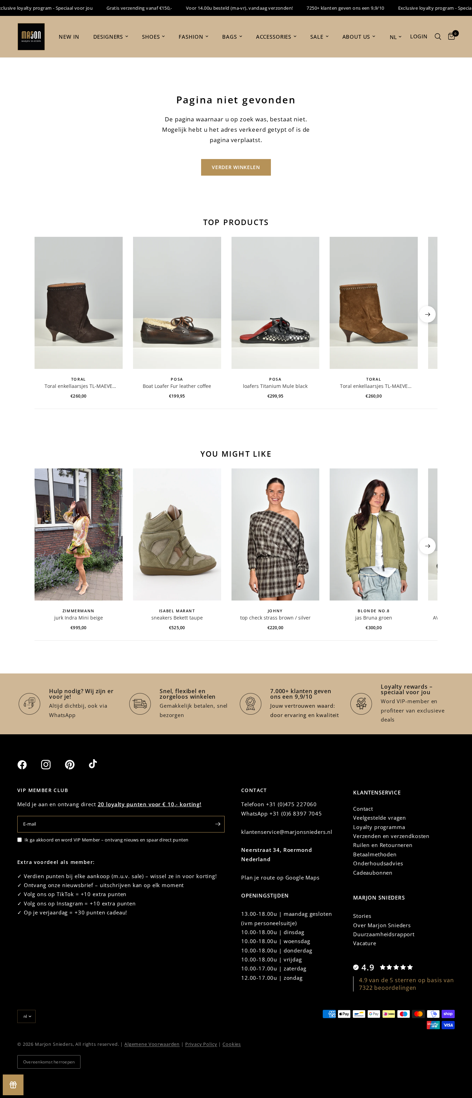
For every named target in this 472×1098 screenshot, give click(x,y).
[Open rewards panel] (13, 1084)
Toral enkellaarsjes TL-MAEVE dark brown (78, 386)
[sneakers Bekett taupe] (177, 534)
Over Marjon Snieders (382, 925)
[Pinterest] (76, 764)
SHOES (151, 36)
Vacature (364, 943)
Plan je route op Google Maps (280, 877)
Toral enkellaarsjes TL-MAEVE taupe (374, 386)
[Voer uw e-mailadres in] (218, 824)
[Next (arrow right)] (427, 314)
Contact (363, 808)
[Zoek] (438, 36)
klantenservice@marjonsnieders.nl (286, 831)
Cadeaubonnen (373, 872)
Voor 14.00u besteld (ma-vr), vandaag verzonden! (224, 8)
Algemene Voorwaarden (152, 1044)
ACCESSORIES (273, 36)
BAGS (229, 36)
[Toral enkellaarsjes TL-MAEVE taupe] (374, 303)
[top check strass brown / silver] (276, 534)
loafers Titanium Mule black (275, 386)
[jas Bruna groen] (374, 534)
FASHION (191, 36)
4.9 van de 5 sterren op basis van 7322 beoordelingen (406, 984)
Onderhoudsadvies (378, 863)
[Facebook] (28, 764)
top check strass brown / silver (275, 617)
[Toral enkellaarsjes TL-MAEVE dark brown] (79, 303)
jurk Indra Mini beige (78, 617)
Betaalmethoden (375, 854)
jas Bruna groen (373, 617)
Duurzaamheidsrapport (384, 934)
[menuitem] (69, 36)
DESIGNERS (108, 36)
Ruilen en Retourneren (383, 844)
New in (69, 36)
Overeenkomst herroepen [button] (49, 1062)
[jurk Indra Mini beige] (79, 534)
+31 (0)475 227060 (291, 804)
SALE (316, 36)
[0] (450, 36)
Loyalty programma (379, 827)
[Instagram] (52, 764)
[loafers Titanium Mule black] (276, 303)
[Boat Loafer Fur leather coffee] (177, 303)
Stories (362, 915)
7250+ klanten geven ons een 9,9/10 (330, 8)
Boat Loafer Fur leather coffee (177, 386)
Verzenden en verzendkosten (391, 835)
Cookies (232, 1044)
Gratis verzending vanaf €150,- (125, 8)
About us (356, 36)
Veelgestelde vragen (379, 817)
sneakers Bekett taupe (177, 617)
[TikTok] (100, 764)
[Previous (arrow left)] (44, 314)
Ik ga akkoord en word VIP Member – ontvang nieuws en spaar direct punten (107, 840)
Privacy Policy (201, 1044)
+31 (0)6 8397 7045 (296, 813)
